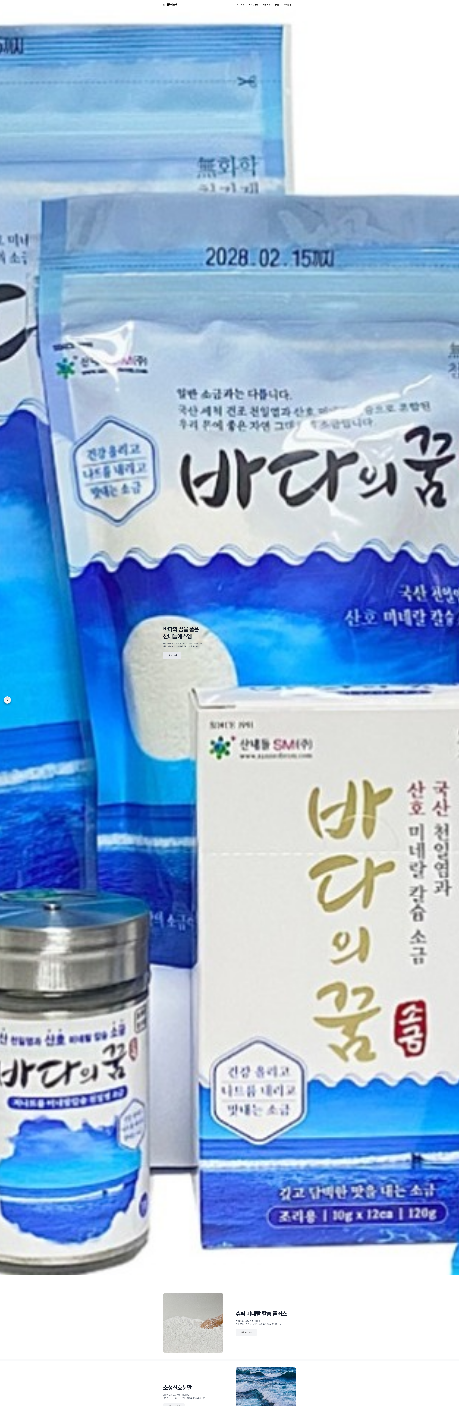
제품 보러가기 (246, 1332)
